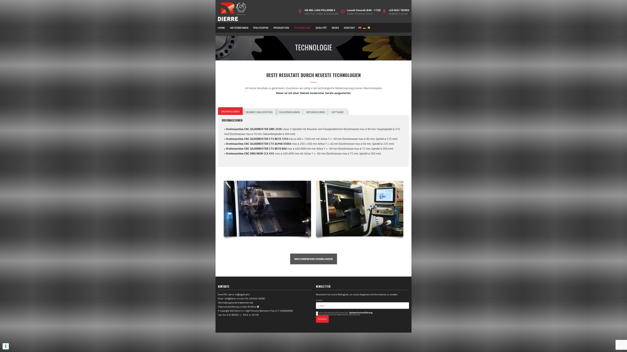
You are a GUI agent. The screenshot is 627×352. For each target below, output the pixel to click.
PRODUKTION (281, 28)
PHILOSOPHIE (261, 28)
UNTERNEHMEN (239, 28)
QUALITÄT (321, 28)
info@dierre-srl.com (398, 13)
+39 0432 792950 (257, 298)
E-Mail (319, 300)
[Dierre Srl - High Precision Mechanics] (233, 11)
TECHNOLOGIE (302, 28)
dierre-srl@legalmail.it (238, 294)
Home (221, 28)
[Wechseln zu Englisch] (360, 28)
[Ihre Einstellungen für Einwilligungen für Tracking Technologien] (6, 346)
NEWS (335, 28)
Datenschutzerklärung (228, 306)
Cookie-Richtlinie (248, 306)
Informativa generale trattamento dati (235, 302)
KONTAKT (349, 28)
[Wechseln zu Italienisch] (369, 28)
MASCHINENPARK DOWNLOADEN (313, 259)
